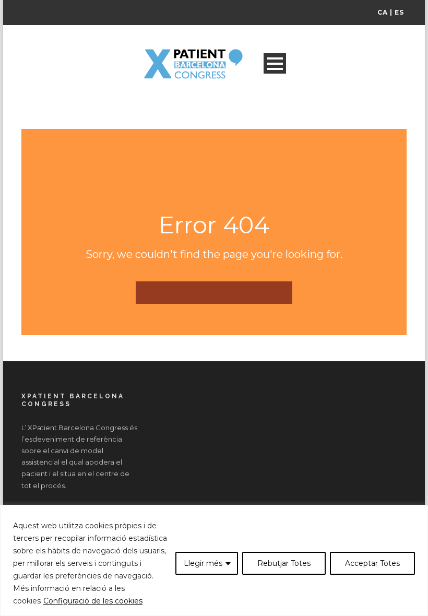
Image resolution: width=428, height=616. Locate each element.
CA (382, 12)
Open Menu (275, 63)
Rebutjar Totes (284, 563)
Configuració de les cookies (92, 601)
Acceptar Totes (372, 563)
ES (399, 12)
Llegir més (203, 563)
